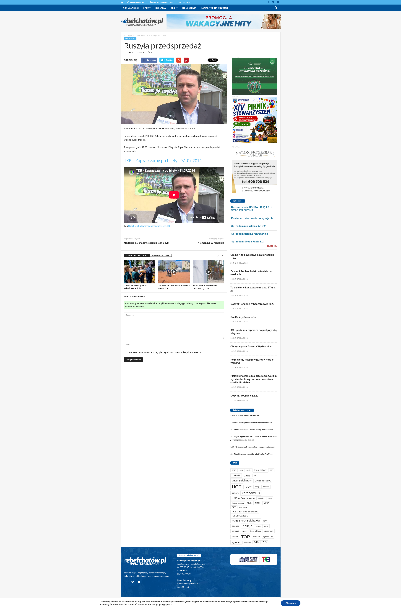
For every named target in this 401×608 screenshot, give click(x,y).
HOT (237, 486)
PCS (234, 507)
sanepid (235, 531)
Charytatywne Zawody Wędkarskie (250, 346)
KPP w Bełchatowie (243, 498)
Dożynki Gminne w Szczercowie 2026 (252, 304)
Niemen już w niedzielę (211, 242)
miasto (257, 503)
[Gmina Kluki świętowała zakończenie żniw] (139, 271)
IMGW (248, 486)
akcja (249, 470)
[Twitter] (273, 2)
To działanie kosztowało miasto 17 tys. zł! (205, 287)
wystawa (247, 542)
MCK (249, 503)
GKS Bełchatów (242, 480)
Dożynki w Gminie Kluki (244, 395)
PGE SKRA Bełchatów (246, 520)
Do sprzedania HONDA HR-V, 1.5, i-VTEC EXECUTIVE (252, 209)
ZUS (265, 542)
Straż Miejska (255, 531)
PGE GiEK (243, 507)
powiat (258, 526)
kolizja (257, 487)
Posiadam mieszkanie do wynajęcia (252, 218)
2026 (241, 470)
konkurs (235, 493)
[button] (275, 8)
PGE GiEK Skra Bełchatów (245, 512)
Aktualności (131, 7)
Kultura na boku (238, 503)
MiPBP (266, 503)
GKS (168, 226)
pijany (265, 521)
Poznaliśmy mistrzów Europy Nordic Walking (251, 361)
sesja (244, 531)
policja (247, 526)
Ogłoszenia (184, 2)
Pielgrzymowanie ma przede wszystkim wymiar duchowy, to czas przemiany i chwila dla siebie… (253, 379)
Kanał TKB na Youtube (214, 7)
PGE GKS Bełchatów (240, 516)
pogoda (235, 526)
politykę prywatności (236, 601)
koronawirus (251, 493)
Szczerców (268, 531)
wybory (256, 536)
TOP (245, 536)
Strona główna (129, 35)
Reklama (160, 7)
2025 (234, 470)
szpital (235, 536)
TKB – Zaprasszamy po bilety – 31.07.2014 (163, 160)
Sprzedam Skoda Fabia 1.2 (247, 241)
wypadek (236, 542)
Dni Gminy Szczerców (243, 317)
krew (270, 498)
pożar (266, 526)
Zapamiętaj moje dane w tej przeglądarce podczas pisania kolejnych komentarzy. (164, 352)
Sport (147, 7)
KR (130, 52)
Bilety (163, 226)
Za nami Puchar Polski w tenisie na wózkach (174, 287)
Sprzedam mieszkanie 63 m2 (248, 226)
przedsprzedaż (152, 226)
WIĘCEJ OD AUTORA (160, 255)
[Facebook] (268, 2)
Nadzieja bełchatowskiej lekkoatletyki (146, 242)
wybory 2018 (268, 537)
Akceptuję (291, 603)
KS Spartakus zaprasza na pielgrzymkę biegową (253, 332)
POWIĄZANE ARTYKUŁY (136, 255)
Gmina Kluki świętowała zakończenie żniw (136, 287)
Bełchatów (139, 226)
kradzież (261, 498)
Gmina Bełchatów (263, 481)
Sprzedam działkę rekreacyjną (249, 233)
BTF (271, 470)
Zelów (256, 542)
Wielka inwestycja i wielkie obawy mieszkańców (252, 422)
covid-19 (236, 475)
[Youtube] (278, 2)
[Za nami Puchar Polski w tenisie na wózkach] (174, 271)
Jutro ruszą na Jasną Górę (248, 415)
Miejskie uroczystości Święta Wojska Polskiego (253, 454)
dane (247, 475)
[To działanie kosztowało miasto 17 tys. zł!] (208, 271)
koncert (266, 487)
